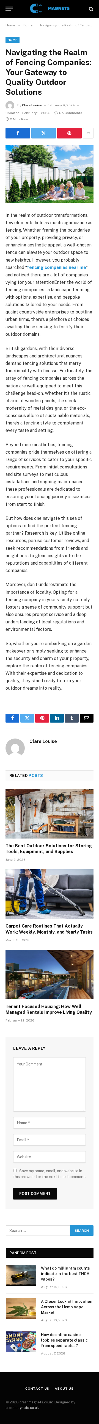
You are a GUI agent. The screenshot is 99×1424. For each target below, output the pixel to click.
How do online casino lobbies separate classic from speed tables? (64, 1340)
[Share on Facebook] (18, 133)
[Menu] (9, 9)
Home (12, 39)
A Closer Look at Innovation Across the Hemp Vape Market (66, 1307)
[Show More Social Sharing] (88, 133)
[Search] (91, 9)
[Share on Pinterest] (69, 133)
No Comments (70, 113)
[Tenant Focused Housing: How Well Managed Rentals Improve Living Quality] (50, 974)
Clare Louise (32, 105)
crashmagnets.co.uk (22, 1408)
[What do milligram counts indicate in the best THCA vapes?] (21, 1275)
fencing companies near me (56, 267)
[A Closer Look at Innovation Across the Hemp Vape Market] (21, 1308)
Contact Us (37, 1388)
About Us (64, 1388)
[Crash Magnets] (49, 9)
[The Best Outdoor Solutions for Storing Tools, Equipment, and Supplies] (50, 814)
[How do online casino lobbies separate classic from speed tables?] (21, 1341)
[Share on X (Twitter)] (43, 133)
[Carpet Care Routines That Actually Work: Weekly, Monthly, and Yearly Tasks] (50, 894)
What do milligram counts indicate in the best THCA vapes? (65, 1273)
